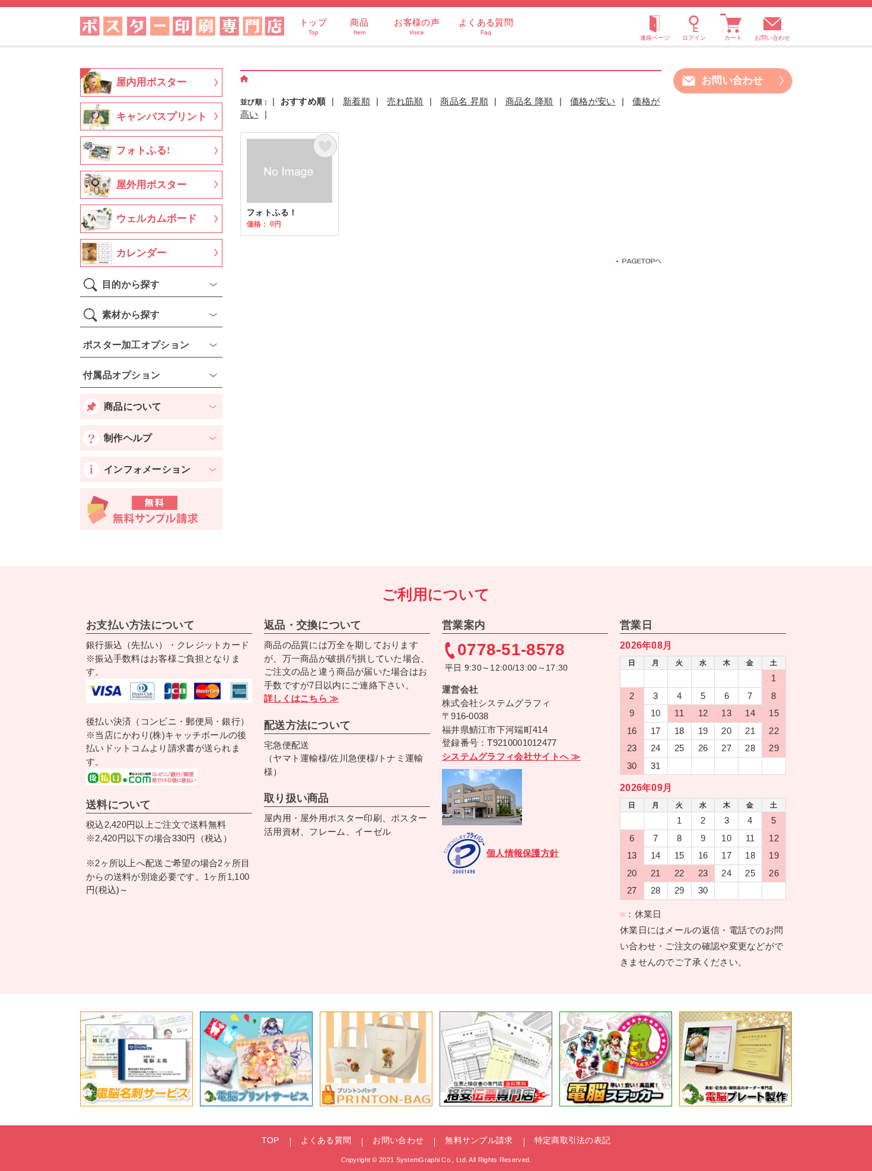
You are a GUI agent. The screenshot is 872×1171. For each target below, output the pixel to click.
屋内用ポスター (151, 82)
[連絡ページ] (654, 26)
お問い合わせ (772, 37)
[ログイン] (694, 26)
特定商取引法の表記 (572, 1140)
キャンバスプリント (161, 116)
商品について (133, 406)
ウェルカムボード (156, 218)
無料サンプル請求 (479, 1140)
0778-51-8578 (511, 650)
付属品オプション (121, 375)
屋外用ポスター (151, 184)
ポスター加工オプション (136, 345)
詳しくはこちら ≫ (301, 698)
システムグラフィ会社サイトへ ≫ (511, 756)
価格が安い (593, 101)
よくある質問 (326, 1140)
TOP (270, 1140)
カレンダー (141, 253)
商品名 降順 (529, 101)
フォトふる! (143, 150)
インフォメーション (147, 469)
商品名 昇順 (464, 101)
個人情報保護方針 (522, 853)
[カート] (733, 26)
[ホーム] (244, 79)
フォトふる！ (289, 184)
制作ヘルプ (128, 438)
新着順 (356, 101)
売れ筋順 (405, 101)
